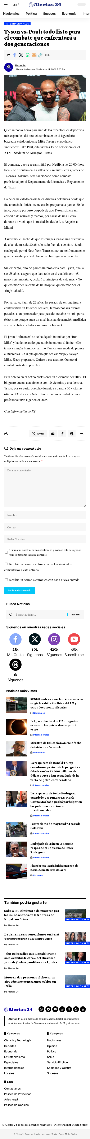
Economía (38, 875)
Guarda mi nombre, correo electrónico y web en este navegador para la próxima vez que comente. (45, 552)
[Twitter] (35, 645)
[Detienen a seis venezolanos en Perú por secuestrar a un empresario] (75, 938)
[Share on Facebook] (14, 55)
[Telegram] (48, 1009)
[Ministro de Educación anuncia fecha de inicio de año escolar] (16, 748)
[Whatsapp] (41, 1009)
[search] (71, 4)
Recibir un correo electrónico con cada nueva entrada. (44, 579)
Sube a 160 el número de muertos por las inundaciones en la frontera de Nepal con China (31, 915)
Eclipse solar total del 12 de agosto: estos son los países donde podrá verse (54, 725)
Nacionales (39, 713)
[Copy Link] (40, 55)
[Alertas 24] (45, 4)
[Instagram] (54, 645)
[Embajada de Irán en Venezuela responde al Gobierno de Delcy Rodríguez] (16, 849)
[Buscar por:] (40, 614)
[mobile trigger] (7, 4)
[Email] (34, 55)
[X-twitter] (69, 1009)
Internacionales (17, 23)
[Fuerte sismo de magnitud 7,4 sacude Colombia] (16, 829)
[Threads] (15, 671)
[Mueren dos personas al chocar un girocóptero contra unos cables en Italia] (75, 981)
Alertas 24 (20, 65)
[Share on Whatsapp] (27, 55)
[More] (47, 55)
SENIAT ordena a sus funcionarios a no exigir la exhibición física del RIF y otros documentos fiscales (56, 703)
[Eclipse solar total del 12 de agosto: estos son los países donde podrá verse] (16, 727)
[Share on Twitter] (21, 55)
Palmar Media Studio (75, 1124)
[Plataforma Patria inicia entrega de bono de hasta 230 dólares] (16, 871)
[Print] (72, 433)
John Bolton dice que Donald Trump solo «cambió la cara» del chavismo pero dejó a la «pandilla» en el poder (31, 958)
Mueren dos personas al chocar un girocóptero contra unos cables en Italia (30, 981)
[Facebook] (15, 645)
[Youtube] (74, 645)
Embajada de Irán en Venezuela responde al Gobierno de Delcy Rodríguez (51, 848)
